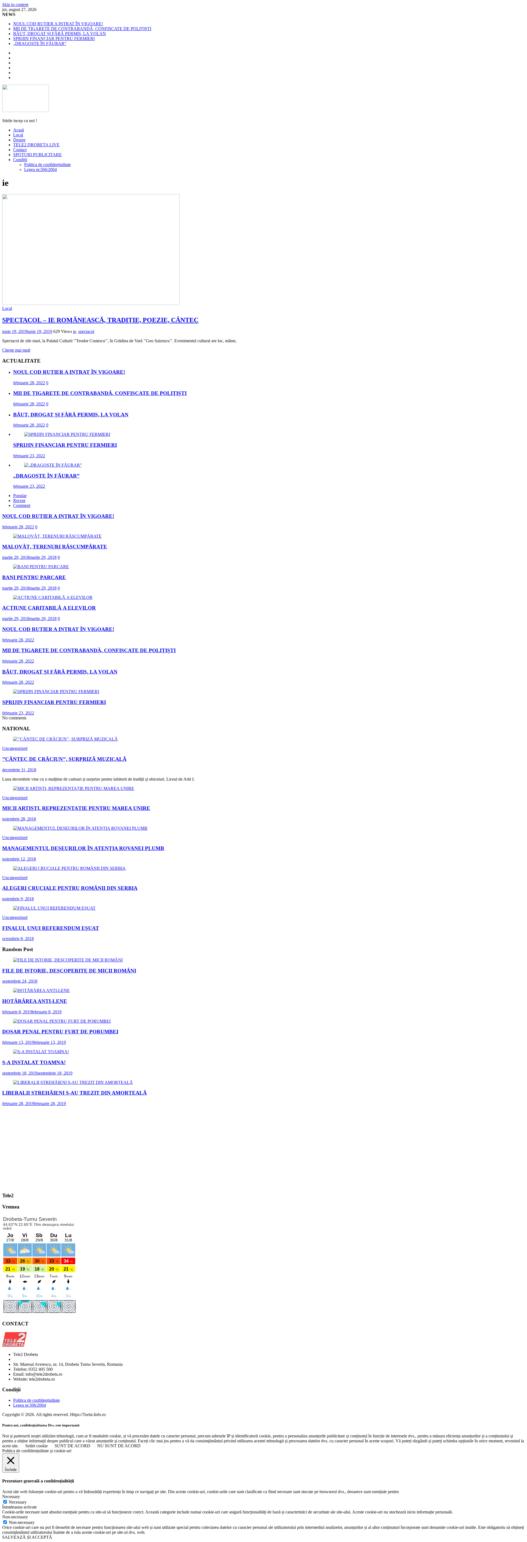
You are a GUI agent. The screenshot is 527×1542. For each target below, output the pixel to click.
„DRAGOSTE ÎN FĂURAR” (39, 43)
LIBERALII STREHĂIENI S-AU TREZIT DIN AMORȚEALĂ (74, 1093)
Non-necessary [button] (15, 1517)
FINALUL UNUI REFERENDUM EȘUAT (50, 928)
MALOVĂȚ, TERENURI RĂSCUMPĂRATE (54, 546)
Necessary (18, 1502)
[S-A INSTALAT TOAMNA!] (41, 1051)
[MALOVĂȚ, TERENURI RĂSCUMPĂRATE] (57, 536)
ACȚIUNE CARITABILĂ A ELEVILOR (49, 608)
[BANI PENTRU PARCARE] (41, 566)
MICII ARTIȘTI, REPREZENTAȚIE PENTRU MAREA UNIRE (76, 808)
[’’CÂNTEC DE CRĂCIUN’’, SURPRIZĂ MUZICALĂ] (65, 739)
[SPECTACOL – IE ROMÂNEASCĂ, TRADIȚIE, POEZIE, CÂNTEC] (91, 303)
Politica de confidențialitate (47, 164)
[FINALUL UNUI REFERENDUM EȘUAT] (54, 908)
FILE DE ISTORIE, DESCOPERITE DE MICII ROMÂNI (69, 971)
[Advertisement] (263, 1149)
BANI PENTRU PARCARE (34, 577)
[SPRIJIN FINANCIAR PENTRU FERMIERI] (67, 434)
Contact (20, 149)
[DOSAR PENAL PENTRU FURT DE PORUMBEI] (62, 1021)
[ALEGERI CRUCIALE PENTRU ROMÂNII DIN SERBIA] (69, 868)
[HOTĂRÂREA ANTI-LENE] (41, 990)
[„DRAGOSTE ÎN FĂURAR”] (53, 465)
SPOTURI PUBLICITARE (37, 154)
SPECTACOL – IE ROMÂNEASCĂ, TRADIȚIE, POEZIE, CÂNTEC (100, 320)
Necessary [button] (11, 1496)
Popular (20, 495)
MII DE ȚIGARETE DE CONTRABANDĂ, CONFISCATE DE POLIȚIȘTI (82, 28)
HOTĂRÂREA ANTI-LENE (34, 1001)
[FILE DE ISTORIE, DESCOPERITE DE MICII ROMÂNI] (68, 960)
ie (74, 331)
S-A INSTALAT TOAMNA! (34, 1062)
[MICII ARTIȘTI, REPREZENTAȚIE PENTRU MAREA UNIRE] (73, 788)
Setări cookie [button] (36, 1445)
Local (18, 135)
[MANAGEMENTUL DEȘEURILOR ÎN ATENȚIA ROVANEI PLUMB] (80, 828)
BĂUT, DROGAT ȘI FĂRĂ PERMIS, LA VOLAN (59, 33)
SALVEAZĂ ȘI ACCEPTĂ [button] (27, 1537)
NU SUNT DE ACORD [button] (119, 1445)
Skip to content (15, 4)
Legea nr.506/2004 (40, 169)
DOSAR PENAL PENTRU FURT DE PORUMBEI (60, 1031)
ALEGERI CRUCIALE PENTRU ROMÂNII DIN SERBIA (70, 888)
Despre (19, 140)
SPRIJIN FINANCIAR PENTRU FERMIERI (54, 38)
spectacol (86, 331)
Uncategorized (14, 748)
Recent (19, 500)
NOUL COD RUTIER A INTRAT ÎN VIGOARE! (58, 23)
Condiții (20, 159)
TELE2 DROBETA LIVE (36, 144)
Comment (21, 505)
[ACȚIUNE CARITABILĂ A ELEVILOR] (52, 597)
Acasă (18, 130)
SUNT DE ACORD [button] (72, 1445)
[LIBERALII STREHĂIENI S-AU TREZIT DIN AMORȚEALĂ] (73, 1082)
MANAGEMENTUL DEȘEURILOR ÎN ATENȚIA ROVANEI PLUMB (83, 848)
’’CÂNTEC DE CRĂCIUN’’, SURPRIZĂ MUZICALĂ (64, 759)
